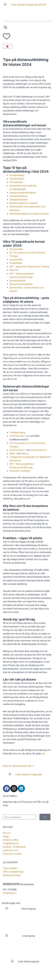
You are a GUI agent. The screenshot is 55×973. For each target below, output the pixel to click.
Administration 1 (17, 450)
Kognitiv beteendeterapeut (22, 192)
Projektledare (15, 263)
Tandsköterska (16, 178)
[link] (27, 9)
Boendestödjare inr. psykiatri (23, 203)
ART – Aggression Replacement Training (29, 266)
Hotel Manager (16, 436)
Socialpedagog (16, 175)
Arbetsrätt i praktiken (19, 471)
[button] (27, 21)
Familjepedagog (17, 432)
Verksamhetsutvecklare (21, 284)
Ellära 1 (12, 453)
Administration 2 (39, 450)
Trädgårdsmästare (18, 199)
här (43, 753)
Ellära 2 (24, 453)
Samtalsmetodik (17, 280)
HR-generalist (16, 249)
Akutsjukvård (15, 259)
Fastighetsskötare (18, 196)
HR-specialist (16, 182)
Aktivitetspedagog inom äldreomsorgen (29, 213)
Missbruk (13, 270)
